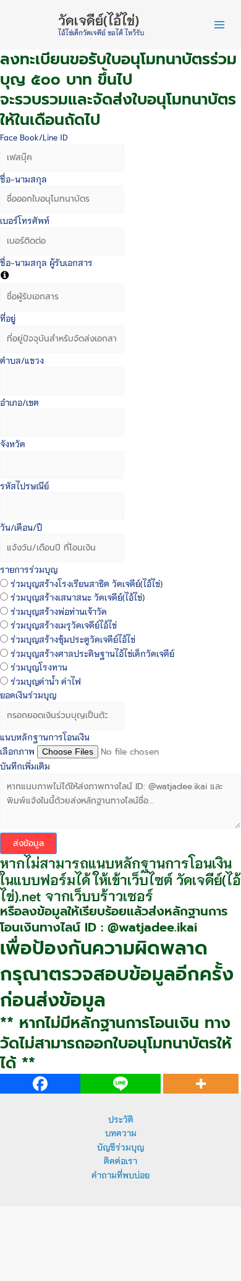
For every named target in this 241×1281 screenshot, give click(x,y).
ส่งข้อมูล (28, 843)
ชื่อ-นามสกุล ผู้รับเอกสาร (46, 262)
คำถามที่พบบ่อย (120, 1174)
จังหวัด (12, 443)
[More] (201, 1084)
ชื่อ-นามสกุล (23, 178)
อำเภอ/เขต (19, 402)
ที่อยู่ (7, 317)
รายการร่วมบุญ (28, 569)
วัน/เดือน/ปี (21, 527)
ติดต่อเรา (120, 1160)
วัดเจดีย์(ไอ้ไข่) (98, 19)
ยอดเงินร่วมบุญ (28, 694)
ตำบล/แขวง (22, 360)
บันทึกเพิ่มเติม (25, 765)
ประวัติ (120, 1119)
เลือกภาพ (17, 750)
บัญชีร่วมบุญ (120, 1146)
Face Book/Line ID (34, 136)
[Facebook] (40, 1084)
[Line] (120, 1084)
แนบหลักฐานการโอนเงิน (45, 736)
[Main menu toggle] (219, 25)
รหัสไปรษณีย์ (24, 485)
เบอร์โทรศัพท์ (24, 220)
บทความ (121, 1132)
